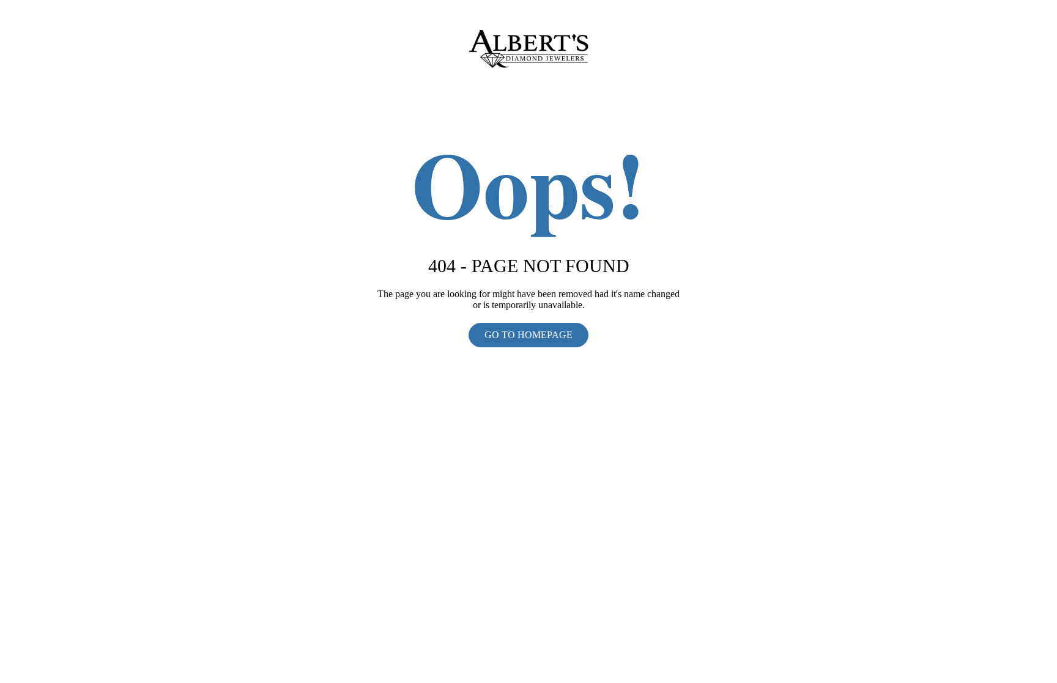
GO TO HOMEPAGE (528, 335)
